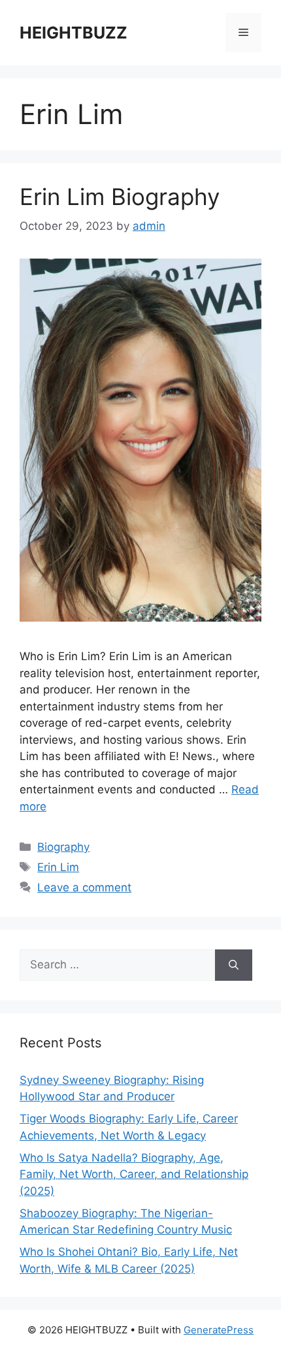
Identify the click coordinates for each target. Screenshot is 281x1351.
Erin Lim (58, 867)
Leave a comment (84, 887)
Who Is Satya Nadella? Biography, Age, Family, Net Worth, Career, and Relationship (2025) (134, 1174)
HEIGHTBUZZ (73, 32)
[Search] (233, 965)
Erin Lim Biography (120, 196)
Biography (63, 846)
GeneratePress (219, 1330)
